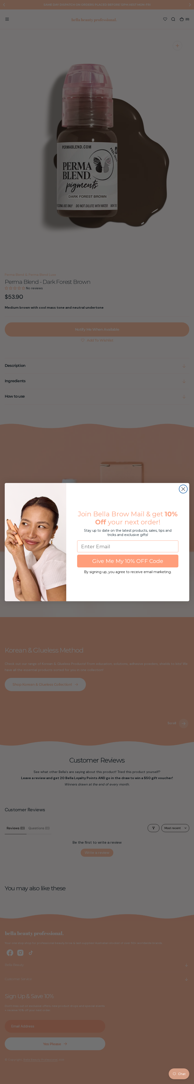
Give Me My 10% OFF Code (127, 561)
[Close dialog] (183, 489)
